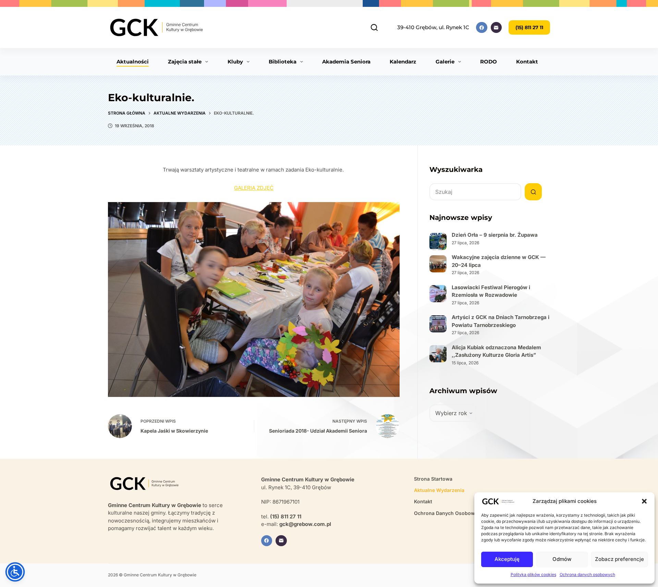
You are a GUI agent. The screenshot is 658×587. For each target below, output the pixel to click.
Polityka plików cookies (533, 574)
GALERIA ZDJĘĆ (253, 188)
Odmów (561, 559)
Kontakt (527, 61)
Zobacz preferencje (619, 559)
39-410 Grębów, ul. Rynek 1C (433, 27)
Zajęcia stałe (185, 61)
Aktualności (133, 61)
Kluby (235, 61)
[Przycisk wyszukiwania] (533, 191)
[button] (644, 501)
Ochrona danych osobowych (587, 574)
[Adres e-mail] (496, 27)
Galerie (445, 61)
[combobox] (475, 191)
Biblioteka (282, 61)
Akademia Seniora (346, 61)
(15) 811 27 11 (529, 27)
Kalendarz (403, 61)
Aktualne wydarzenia (439, 490)
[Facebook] (481, 27)
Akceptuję (507, 559)
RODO (488, 61)
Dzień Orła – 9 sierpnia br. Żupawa (495, 235)
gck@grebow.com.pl (305, 524)
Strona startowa (433, 479)
